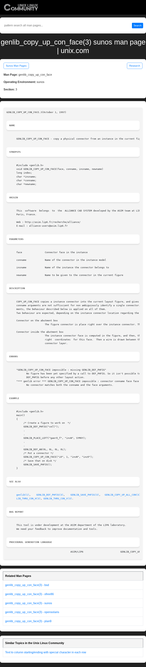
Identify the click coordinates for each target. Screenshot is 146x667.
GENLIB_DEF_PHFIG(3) (49, 494)
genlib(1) (22, 494)
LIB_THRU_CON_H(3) (28, 498)
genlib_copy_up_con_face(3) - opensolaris (32, 612)
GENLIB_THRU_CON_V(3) (57, 498)
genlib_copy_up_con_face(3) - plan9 (28, 621)
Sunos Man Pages (16, 65)
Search (138, 25)
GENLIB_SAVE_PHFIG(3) (85, 494)
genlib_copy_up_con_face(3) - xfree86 (29, 594)
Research (134, 65)
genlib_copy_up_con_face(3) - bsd (27, 585)
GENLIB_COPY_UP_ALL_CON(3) (122, 494)
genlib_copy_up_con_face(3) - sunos (28, 603)
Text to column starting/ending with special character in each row (45, 652)
